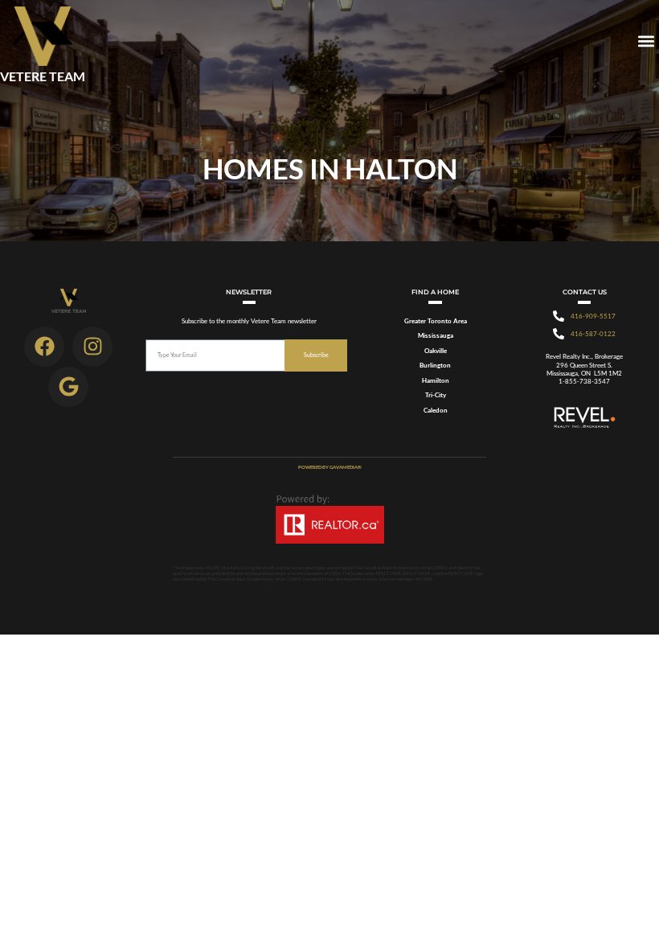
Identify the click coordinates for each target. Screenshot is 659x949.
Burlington (435, 365)
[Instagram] (92, 347)
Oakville (435, 351)
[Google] (68, 387)
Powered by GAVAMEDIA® (330, 467)
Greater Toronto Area (435, 321)
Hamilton (435, 380)
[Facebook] (44, 347)
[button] (645, 41)
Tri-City (435, 395)
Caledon (436, 410)
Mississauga (435, 335)
